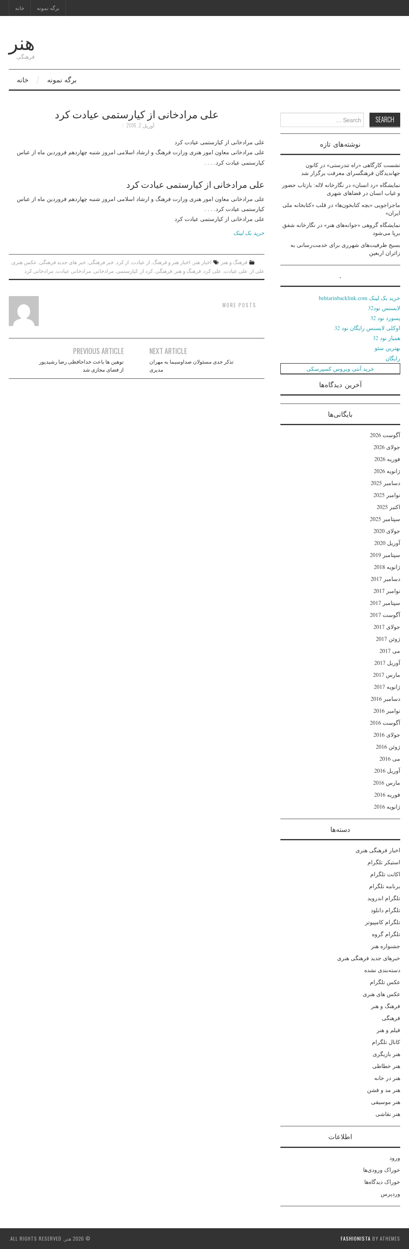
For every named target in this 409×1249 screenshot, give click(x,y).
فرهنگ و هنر (234, 262)
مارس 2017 (386, 674)
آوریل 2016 (387, 770)
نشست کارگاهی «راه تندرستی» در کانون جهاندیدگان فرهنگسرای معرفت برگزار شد (350, 169)
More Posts (239, 305)
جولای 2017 (386, 626)
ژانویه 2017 (387, 686)
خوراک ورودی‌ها (381, 1169)
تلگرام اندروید (383, 898)
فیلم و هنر (388, 1030)
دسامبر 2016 (385, 698)
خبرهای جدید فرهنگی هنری (368, 958)
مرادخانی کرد (39, 270)
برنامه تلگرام (384, 886)
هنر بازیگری (386, 1054)
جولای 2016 (386, 734)
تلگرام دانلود (385, 910)
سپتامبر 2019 (385, 555)
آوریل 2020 (387, 543)
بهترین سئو (387, 348)
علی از (257, 270)
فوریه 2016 (387, 794)
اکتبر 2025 (388, 507)
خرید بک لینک (248, 233)
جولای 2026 (386, 447)
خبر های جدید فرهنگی (62, 262)
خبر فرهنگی (101, 262)
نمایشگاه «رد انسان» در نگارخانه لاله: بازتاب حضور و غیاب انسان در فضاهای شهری (341, 189)
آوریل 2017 (387, 662)
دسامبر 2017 (385, 579)
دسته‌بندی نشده (382, 970)
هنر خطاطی (386, 1066)
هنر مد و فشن (383, 1090)
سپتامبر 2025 (385, 519)
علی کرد (212, 270)
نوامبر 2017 (386, 591)
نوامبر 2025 (386, 495)
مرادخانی (103, 270)
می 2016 (389, 758)
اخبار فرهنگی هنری (377, 850)
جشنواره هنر (385, 946)
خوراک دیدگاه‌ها (382, 1181)
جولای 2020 (386, 531)
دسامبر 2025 (385, 483)
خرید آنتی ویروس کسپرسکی (340, 368)
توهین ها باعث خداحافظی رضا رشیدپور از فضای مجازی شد (81, 365)
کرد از (146, 270)
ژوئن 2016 (388, 746)
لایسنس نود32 (384, 308)
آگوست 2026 (385, 435)
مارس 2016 (386, 782)
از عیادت (140, 262)
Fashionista (356, 1238)
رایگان (392, 358)
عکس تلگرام (385, 982)
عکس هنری (24, 262)
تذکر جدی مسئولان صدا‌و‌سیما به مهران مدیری (191, 365)
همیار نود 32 (386, 338)
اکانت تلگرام (385, 874)
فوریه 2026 (387, 459)
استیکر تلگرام (383, 862)
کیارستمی (127, 270)
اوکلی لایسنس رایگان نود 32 (367, 328)
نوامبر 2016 (386, 710)
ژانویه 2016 (387, 806)
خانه (19, 8)
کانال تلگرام (386, 1042)
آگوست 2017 (385, 615)
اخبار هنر (202, 262)
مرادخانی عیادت (73, 270)
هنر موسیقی (385, 1102)
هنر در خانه (387, 1078)
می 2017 (389, 650)
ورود (394, 1157)
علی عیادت (236, 270)
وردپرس (390, 1193)
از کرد (122, 262)
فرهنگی (163, 270)
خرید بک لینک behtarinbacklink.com (359, 298)
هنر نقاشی (387, 1114)
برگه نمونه (48, 8)
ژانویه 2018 (387, 567)
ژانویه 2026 (387, 471)
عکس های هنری (381, 994)
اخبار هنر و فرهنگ (172, 262)
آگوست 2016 (385, 722)
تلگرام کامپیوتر (382, 922)
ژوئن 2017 (388, 638)
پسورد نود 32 (385, 318)
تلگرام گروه (386, 934)
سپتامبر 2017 (385, 603)
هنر (22, 41)
